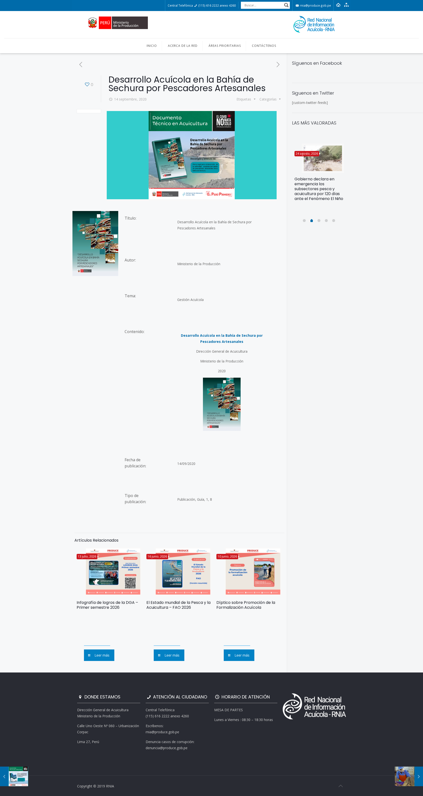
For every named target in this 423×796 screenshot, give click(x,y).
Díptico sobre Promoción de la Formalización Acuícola (245, 605)
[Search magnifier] (286, 5)
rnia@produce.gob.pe (315, 5)
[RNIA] (211, 24)
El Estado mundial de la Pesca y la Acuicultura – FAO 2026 (178, 605)
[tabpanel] (319, 174)
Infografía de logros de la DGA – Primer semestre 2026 (107, 605)
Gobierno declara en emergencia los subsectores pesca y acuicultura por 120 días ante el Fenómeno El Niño (318, 188)
